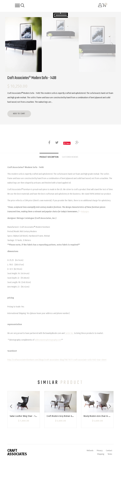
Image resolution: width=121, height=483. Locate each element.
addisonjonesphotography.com (48, 340)
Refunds (90, 450)
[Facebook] (49, 142)
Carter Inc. (69, 333)
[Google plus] (77, 142)
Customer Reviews (70, 157)
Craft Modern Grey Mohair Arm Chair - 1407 (66, 416)
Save (68, 143)
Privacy (100, 450)
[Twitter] (56, 142)
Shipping (100, 454)
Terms (110, 454)
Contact (109, 450)
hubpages (85, 211)
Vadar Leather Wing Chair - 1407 (24, 416)
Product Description (49, 157)
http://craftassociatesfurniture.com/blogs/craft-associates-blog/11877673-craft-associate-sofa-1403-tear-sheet (56, 360)
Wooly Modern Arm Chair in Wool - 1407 (101, 416)
